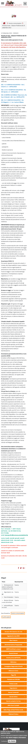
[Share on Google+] (24, 568)
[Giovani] (14, 3)
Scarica (17, 585)
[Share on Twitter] (21, 568)
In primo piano (6, 617)
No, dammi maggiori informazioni (16, 737)
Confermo (4, 741)
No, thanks (12, 741)
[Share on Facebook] (19, 568)
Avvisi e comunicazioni (15, 23)
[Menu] (2, 4)
